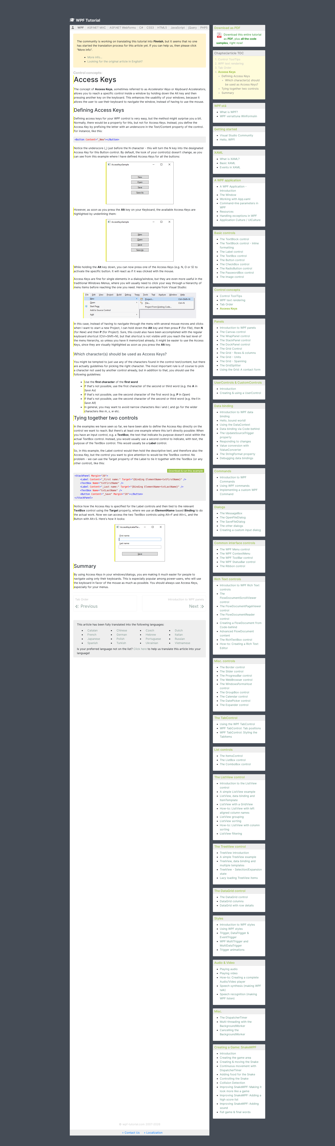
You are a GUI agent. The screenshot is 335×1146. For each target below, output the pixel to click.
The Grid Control (231, 348)
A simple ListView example (237, 791)
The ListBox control (233, 760)
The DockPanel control (235, 344)
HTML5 (162, 27)
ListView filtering (231, 833)
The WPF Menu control (235, 549)
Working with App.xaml (235, 199)
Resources (226, 211)
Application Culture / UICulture (240, 220)
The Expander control (234, 705)
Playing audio (229, 969)
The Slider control (231, 671)
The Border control (232, 667)
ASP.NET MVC (96, 27)
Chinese (122, 630)
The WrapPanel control (235, 336)
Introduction (228, 388)
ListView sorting (230, 821)
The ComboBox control (235, 764)
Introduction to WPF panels (238, 327)
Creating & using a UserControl (240, 393)
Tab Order (224, 67)
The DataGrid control (234, 897)
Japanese (93, 638)
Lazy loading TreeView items (239, 878)
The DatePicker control (235, 700)
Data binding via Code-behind (240, 429)
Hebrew (151, 634)
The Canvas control (233, 332)
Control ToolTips (229, 59)
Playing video (229, 973)
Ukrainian (152, 643)
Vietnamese (182, 643)
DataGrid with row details (237, 905)
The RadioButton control (236, 268)
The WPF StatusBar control (237, 562)
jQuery (192, 27)
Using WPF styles (231, 928)
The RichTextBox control (236, 639)
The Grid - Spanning (233, 361)
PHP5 (204, 27)
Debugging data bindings (236, 458)
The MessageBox (231, 513)
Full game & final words (235, 1112)
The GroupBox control (234, 692)
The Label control (231, 251)
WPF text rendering (231, 63)
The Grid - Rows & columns (238, 353)
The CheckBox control (234, 264)
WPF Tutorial (88, 20)
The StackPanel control (235, 340)
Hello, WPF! (227, 139)
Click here (140, 649)
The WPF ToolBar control (236, 557)
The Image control (232, 276)
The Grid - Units (230, 357)
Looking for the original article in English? (115, 61)
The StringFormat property (237, 454)
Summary (228, 93)
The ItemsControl (231, 755)
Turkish (121, 643)
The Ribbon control (232, 566)
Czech (150, 630)
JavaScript (178, 27)
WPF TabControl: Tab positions (240, 728)
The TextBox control (233, 256)
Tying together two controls (240, 88)
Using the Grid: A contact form (240, 369)
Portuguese (153, 638)
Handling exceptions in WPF (238, 215)
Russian (180, 638)
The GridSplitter (230, 365)
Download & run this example (186, 470)
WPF (80, 27)
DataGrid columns (232, 901)
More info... (94, 57)
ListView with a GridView (236, 804)
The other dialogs (231, 525)
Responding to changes (235, 441)
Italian (179, 634)
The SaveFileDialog (232, 521)
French (91, 634)
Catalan (92, 630)
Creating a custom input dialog (240, 530)
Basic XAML (227, 163)
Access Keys (227, 72)
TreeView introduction (234, 852)
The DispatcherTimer (233, 1017)
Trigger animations (232, 949)
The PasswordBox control (237, 272)
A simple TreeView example (238, 857)
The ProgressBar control (236, 675)
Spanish (92, 643)
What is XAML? (230, 159)
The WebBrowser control (236, 679)
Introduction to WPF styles (237, 924)
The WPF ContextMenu (235, 553)
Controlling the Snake (234, 1078)
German (122, 634)
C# (141, 27)
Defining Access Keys (236, 76)
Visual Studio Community (236, 135)
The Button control (232, 260)
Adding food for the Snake (237, 1074)
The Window (228, 195)
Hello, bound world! (233, 420)
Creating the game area (235, 1057)
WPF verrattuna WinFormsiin (238, 116)
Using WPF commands (235, 485)
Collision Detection (232, 1082)
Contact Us (132, 1132)
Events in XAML (230, 167)
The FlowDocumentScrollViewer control (238, 598)
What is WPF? (229, 112)
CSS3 (150, 27)
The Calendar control (234, 696)
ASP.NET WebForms (123, 27)
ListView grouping (232, 817)
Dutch (179, 630)
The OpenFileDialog (233, 517)
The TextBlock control (234, 239)
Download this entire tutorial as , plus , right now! (238, 39)
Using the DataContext (235, 424)
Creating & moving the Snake (239, 1062)
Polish (120, 638)
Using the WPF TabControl (237, 724)
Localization (154, 1132)
